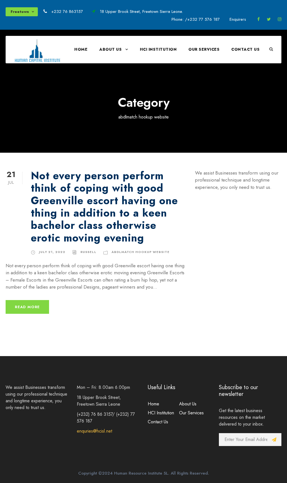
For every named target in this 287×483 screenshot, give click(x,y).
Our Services (203, 49)
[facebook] (258, 19)
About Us (110, 49)
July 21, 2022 (52, 252)
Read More (27, 307)
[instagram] (279, 19)
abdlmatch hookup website (141, 252)
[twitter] (269, 19)
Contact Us (245, 49)
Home (80, 49)
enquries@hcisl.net (94, 431)
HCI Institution (158, 49)
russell (88, 252)
